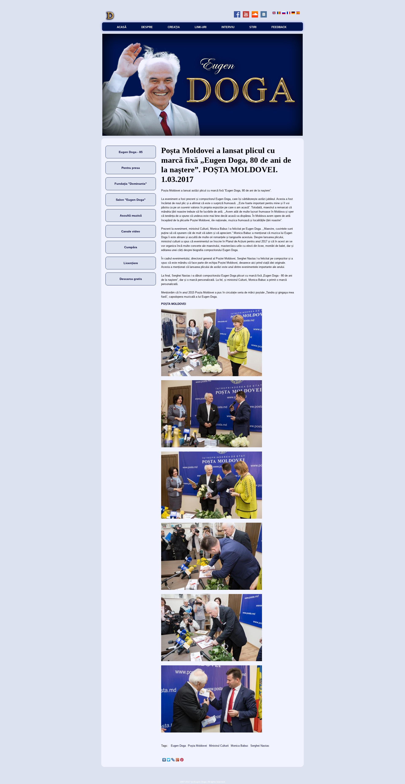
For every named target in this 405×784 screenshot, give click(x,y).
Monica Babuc (239, 745)
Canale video (130, 231)
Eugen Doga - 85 (131, 152)
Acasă (121, 27)
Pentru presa (131, 168)
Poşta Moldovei (197, 745)
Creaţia (174, 27)
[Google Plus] (177, 759)
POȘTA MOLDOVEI (173, 303)
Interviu (227, 27)
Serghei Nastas (259, 745)
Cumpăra (130, 247)
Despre (147, 27)
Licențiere (131, 263)
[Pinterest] (182, 759)
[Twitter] (168, 759)
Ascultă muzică (131, 215)
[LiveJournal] (173, 759)
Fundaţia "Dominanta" (131, 183)
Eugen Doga (178, 745)
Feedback (278, 27)
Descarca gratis (131, 279)
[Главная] (110, 20)
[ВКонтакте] (164, 759)
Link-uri (201, 27)
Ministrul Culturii (219, 745)
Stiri (252, 27)
